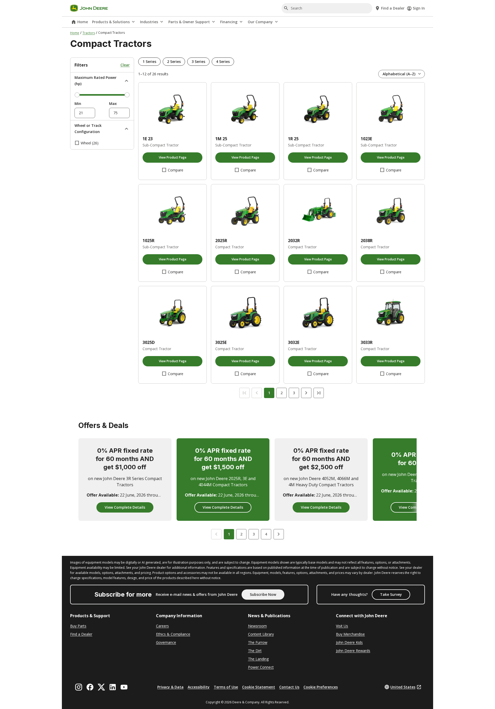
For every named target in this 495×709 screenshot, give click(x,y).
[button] (149, 61)
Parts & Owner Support (189, 21)
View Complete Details (125, 507)
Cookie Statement (258, 687)
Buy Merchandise (350, 634)
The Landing (258, 658)
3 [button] (254, 534)
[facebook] (90, 687)
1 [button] (229, 534)
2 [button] (241, 534)
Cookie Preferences (320, 687)
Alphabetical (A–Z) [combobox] (399, 73)
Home (82, 21)
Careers (162, 625)
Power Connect (261, 667)
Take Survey (391, 594)
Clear (125, 64)
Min (78, 103)
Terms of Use (226, 687)
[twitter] (101, 687)
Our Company (260, 21)
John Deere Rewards (353, 650)
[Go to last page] (319, 393)
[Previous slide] (216, 534)
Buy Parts (78, 625)
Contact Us (289, 687)
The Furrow (257, 642)
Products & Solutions (111, 21)
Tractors (88, 33)
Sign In (419, 8)
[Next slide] (279, 534)
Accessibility (199, 687)
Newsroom (257, 625)
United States (402, 687)
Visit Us (342, 625)
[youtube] (124, 687)
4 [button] (266, 534)
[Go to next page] (306, 393)
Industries (149, 21)
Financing (228, 21)
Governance (166, 642)
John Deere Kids (349, 642)
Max (113, 103)
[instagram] (78, 687)
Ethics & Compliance (173, 634)
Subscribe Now (263, 594)
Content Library (261, 634)
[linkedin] (113, 687)
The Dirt (255, 650)
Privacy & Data (170, 687)
